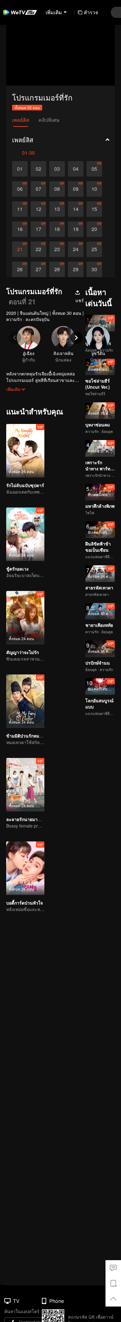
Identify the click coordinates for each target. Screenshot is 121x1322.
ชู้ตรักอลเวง (17, 569)
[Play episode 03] (57, 169)
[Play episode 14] (75, 209)
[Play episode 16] (20, 229)
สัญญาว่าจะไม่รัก (22, 652)
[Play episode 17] (38, 229)
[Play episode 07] (38, 189)
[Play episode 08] (57, 189)
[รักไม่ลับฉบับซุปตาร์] (25, 450)
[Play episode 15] (94, 209)
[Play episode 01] (20, 169)
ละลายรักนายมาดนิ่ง (26, 819)
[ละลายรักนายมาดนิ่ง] (25, 784)
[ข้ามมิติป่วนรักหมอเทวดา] (25, 701)
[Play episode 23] (57, 249)
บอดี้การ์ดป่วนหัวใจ (24, 903)
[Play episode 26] (20, 269)
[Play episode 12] (38, 209)
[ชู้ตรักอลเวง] (25, 534)
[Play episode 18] (57, 229)
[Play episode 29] (75, 269)
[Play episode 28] (57, 269)
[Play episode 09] (75, 189)
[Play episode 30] (94, 269)
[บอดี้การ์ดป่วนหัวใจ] (25, 868)
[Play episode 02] (38, 169)
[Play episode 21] (20, 249)
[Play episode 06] (20, 189)
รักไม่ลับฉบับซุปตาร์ (25, 485)
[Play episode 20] (94, 229)
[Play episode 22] (38, 249)
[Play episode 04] (75, 169)
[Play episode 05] (94, 169)
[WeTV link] (20, 12)
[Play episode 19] (75, 229)
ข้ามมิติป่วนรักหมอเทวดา (30, 736)
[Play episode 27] (38, 269)
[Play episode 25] (94, 249)
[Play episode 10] (94, 189)
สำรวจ (91, 12)
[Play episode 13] (57, 209)
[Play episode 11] (20, 209)
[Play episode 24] (75, 249)
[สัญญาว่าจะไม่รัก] (25, 617)
